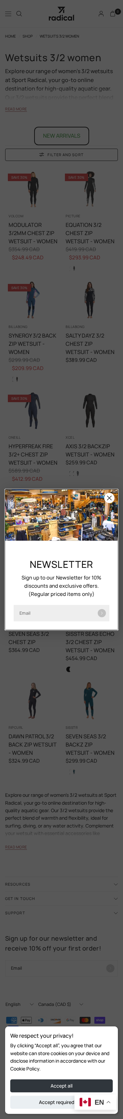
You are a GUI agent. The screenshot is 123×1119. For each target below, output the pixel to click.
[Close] (109, 498)
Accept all (61, 1085)
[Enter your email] (102, 613)
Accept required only (61, 1102)
